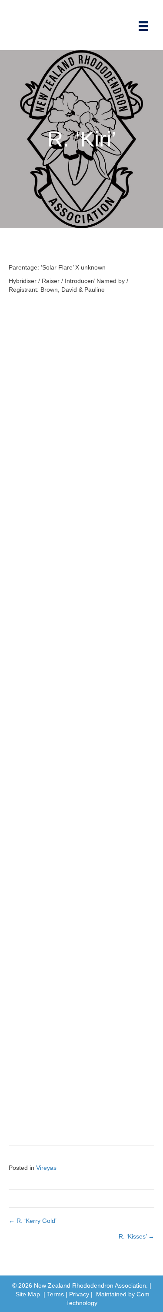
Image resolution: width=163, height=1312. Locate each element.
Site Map (28, 1294)
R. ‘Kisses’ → (136, 1236)
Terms (55, 1294)
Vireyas (46, 1167)
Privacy (79, 1294)
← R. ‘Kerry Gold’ (33, 1220)
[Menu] (143, 26)
